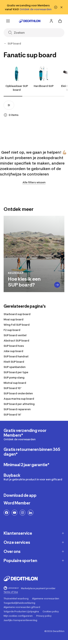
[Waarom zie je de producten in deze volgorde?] (5, 115)
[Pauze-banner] (56, 7)
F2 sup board (12, 329)
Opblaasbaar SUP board (16, 87)
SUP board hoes (14, 345)
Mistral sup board (15, 382)
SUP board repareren (17, 409)
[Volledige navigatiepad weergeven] (5, 43)
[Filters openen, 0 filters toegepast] (9, 105)
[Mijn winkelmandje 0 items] (60, 21)
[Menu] (8, 21)
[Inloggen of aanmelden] (51, 21)
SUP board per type (16, 372)
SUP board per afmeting (19, 403)
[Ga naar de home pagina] (30, 21)
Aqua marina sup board (19, 398)
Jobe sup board (13, 351)
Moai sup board (13, 319)
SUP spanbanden (15, 366)
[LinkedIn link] (30, 513)
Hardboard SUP (43, 85)
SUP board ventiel (15, 335)
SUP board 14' (12, 414)
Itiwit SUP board (14, 361)
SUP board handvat (16, 356)
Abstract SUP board (16, 340)
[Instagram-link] (22, 513)
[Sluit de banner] (61, 7)
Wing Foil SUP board (17, 324)
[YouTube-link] (14, 513)
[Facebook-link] (6, 513)
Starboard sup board (17, 314)
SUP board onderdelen (18, 393)
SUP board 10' (12, 388)
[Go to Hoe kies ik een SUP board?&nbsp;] (57, 285)
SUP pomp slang (14, 377)
